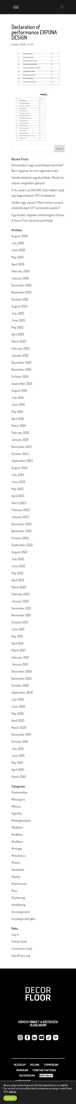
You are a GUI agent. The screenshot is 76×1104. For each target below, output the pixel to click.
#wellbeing (18, 905)
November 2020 (21, 678)
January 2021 (19, 664)
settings (12, 1091)
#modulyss (18, 856)
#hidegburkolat (21, 820)
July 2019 (17, 749)
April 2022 (17, 580)
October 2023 (20, 454)
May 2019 (17, 763)
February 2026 (20, 271)
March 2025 (18, 341)
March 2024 (18, 426)
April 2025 (17, 334)
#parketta (17, 870)
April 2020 (17, 720)
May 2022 (17, 573)
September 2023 (22, 461)
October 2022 (20, 538)
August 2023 (19, 468)
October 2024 (19, 376)
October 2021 (19, 622)
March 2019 (18, 777)
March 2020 (18, 727)
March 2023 (18, 503)
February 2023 (20, 510)
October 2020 (20, 685)
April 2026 (17, 264)
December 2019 (21, 734)
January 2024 (20, 440)
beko (16, 44)
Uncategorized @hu (23, 919)
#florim (16, 806)
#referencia (18, 884)
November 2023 (21, 447)
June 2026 (18, 250)
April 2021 (17, 643)
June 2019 (18, 756)
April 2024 (17, 419)
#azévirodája (19, 792)
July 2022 (17, 559)
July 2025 (17, 313)
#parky (15, 877)
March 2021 (18, 650)
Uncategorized (20, 912)
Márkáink (22, 1070)
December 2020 (21, 671)
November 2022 (21, 531)
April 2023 (17, 496)
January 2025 (20, 355)
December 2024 (21, 362)
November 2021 (21, 615)
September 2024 (22, 383)
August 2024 (19, 390)
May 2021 (17, 636)
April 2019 (17, 770)
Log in (15, 934)
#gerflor (16, 813)
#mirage (16, 848)
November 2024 (21, 369)
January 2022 (20, 601)
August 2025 (19, 306)
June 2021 (17, 629)
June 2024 (18, 404)
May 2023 (17, 489)
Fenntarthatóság (44, 1070)
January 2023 (20, 517)
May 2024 (17, 412)
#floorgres (18, 799)
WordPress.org (20, 956)
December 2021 (21, 608)
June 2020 (18, 706)
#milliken (17, 834)
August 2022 (19, 552)
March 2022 (18, 587)
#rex (14, 891)
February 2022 (20, 594)
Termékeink (51, 1064)
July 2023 (17, 475)
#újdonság (18, 898)
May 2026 (17, 257)
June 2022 (18, 566)
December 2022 (21, 524)
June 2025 (18, 320)
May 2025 (17, 327)
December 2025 (21, 285)
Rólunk (34, 1064)
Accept (10, 1098)
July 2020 (17, 699)
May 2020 (17, 713)
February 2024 (20, 433)
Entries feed (19, 941)
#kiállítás (17, 827)
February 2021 (20, 657)
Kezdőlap (20, 1064)
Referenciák (27, 1075)
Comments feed (21, 948)
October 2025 (20, 299)
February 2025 (20, 348)
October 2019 (19, 742)
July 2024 (17, 398)
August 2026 (19, 236)
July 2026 (17, 243)
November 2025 (21, 292)
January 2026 (20, 278)
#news (15, 862)
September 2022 (22, 545)
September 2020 (22, 692)
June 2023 (18, 482)
